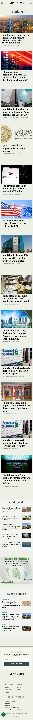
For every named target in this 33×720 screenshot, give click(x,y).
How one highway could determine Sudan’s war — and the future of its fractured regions (11, 617)
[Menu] (2, 3)
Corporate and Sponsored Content (14, 709)
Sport (7, 692)
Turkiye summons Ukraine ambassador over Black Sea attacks (11, 544)
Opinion (19, 684)
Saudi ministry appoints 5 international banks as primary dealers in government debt (15, 39)
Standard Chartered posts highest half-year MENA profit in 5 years (16, 370)
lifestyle (20, 682)
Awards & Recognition (10, 701)
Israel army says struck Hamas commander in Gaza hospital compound (10, 536)
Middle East (5, 599)
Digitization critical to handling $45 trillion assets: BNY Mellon (14, 188)
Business (8, 689)
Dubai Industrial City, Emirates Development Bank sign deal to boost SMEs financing (14, 334)
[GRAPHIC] (16, 98)
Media (19, 687)
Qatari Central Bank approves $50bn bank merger (13, 148)
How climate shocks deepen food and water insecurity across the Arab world (11, 604)
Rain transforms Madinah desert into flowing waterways (11, 509)
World (4, 624)
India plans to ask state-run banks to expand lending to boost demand (15, 298)
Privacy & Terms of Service (12, 707)
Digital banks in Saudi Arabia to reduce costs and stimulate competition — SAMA (16, 479)
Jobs (18, 689)
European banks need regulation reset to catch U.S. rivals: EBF (15, 223)
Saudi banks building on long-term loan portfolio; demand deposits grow (15, 112)
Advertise (7, 705)
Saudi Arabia (9, 682)
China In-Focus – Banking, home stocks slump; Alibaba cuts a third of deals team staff (14, 76)
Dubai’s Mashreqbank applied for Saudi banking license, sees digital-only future (16, 406)
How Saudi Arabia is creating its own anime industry (10, 518)
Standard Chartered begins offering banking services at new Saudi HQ (15, 443)
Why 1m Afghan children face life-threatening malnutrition (10, 628)
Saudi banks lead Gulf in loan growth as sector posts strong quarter (15, 258)
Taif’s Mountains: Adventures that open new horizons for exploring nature (11, 527)
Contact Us (7, 703)
